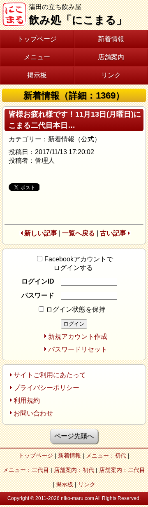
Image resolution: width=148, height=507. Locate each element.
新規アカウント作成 (77, 336)
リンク (111, 75)
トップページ (37, 38)
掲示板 (37, 75)
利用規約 (27, 400)
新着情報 (111, 38)
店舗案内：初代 (74, 470)
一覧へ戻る (78, 233)
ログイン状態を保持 (75, 309)
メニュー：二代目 (26, 470)
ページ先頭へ (74, 435)
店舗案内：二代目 (122, 470)
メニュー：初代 (106, 455)
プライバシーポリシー (46, 387)
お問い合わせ (33, 413)
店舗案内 (111, 57)
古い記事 (113, 233)
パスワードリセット (77, 349)
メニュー (37, 57)
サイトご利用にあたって (50, 374)
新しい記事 (40, 233)
